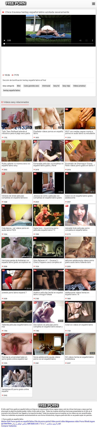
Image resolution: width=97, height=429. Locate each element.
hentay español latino (11, 90)
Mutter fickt (5, 421)
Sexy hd (56, 86)
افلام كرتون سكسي (53, 424)
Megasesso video (72, 421)
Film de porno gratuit (42, 421)
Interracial (46, 86)
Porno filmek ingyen (87, 421)
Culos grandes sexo (31, 86)
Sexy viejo (66, 86)
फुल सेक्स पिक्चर (6, 424)
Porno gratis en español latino (22, 421)
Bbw (19, 86)
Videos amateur (79, 86)
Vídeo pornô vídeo (58, 421)
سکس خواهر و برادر (19, 424)
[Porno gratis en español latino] (16, 5)
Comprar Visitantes (8, 426)
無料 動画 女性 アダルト (36, 424)
